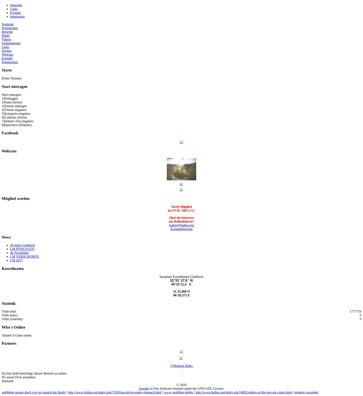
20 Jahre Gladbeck (22, 245)
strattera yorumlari (306, 392)
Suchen (7, 51)
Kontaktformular (182, 229)
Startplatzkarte (11, 43)
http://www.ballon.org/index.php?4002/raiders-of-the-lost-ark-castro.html (244, 392)
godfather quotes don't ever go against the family (34, 392)
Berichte (7, 32)
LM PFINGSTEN (22, 249)
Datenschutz (10, 62)
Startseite (16, 5)
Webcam (7, 54)
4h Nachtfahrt (19, 253)
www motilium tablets (178, 392)
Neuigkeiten (10, 28)
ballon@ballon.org (181, 225)
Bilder (6, 35)
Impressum (17, 16)
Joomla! (144, 388)
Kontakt (15, 13)
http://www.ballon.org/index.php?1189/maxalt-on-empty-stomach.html (115, 392)
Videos (6, 39)
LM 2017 (16, 260)
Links (14, 9)
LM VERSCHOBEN (24, 256)
